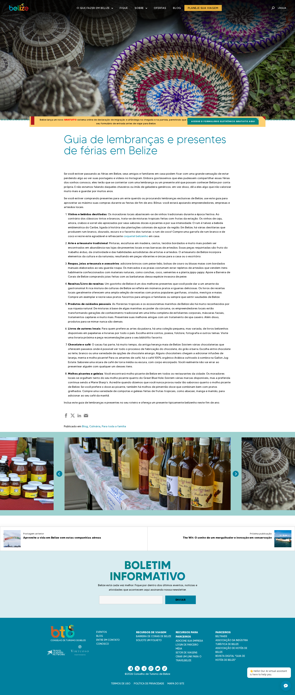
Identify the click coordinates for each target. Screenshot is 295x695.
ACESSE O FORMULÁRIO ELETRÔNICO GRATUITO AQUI (223, 121)
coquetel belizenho (135, 236)
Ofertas (160, 8)
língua (282, 7)
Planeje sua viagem (203, 8)
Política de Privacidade (149, 683)
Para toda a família (114, 426)
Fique (124, 8)
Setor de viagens (186, 652)
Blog (177, 8)
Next (236, 474)
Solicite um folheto (149, 640)
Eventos (101, 632)
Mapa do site (175, 683)
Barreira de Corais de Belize (153, 636)
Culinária (94, 426)
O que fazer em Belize (95, 8)
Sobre (141, 8)
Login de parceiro (187, 644)
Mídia (179, 648)
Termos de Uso (120, 683)
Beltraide (221, 636)
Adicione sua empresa (189, 640)
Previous (59, 474)
